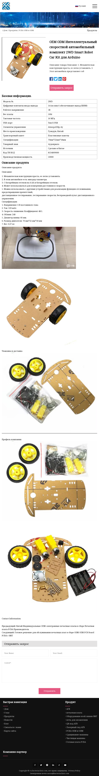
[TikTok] (59, 765)
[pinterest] (47, 765)
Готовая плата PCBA (76, 742)
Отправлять (49, 691)
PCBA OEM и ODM (26, 30)
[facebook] (35, 765)
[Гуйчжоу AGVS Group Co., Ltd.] (6, 6)
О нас (7, 712)
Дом (5, 30)
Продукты (13, 30)
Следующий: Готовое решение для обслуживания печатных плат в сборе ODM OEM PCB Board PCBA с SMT (48, 634)
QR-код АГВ (72, 723)
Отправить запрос (62, 87)
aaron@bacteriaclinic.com (58, 773)
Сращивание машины (77, 734)
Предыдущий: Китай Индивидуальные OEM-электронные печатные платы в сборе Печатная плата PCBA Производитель (48, 628)
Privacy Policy (74, 770)
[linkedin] (53, 765)
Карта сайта (10, 731)
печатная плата (74, 712)
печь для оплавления (77, 720)
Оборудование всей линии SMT (81, 716)
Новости (8, 720)
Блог (6, 723)
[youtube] (65, 765)
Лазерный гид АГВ (75, 727)
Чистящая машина (75, 738)
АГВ (68, 709)
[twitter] (41, 765)
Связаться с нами (12, 727)
